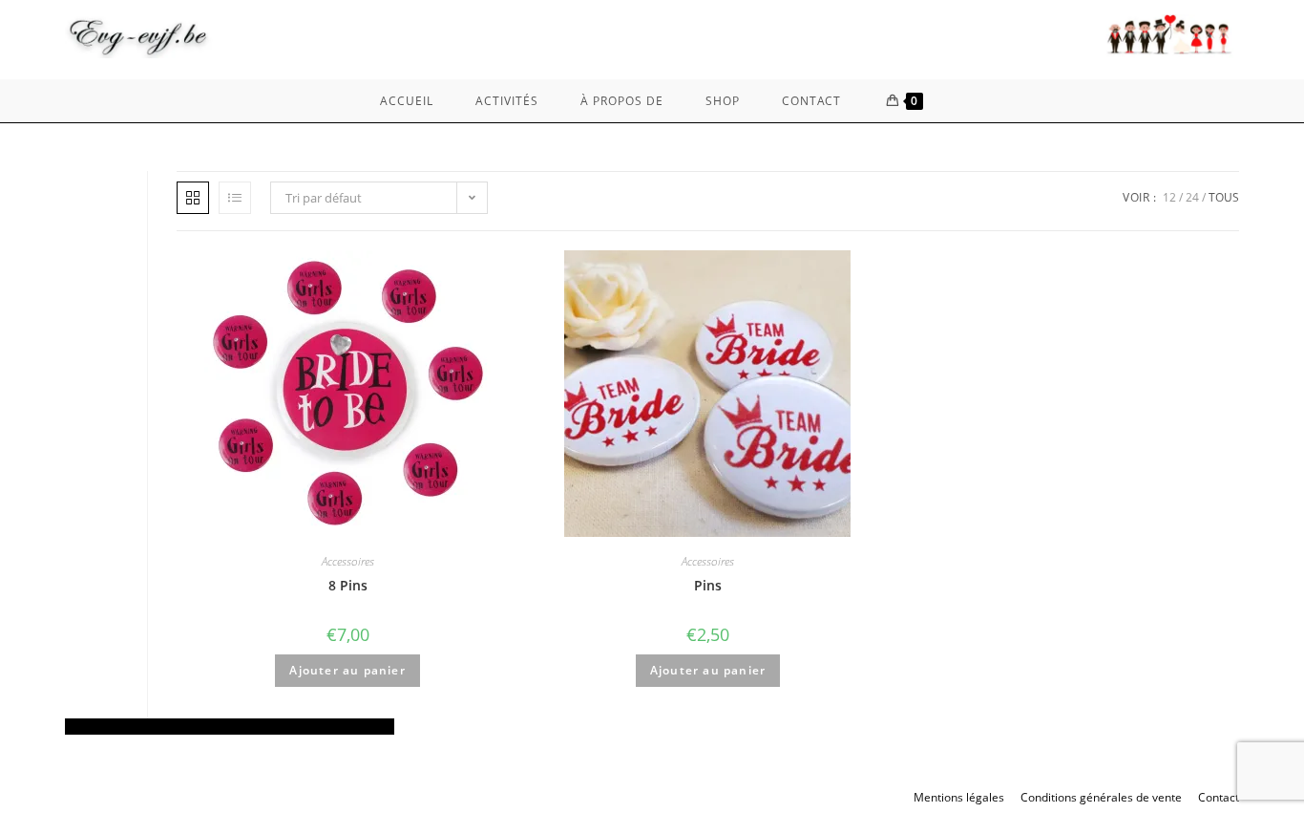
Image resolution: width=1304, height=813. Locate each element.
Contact (1218, 797)
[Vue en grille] (193, 198)
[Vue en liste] (235, 198)
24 (1192, 197)
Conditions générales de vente (1101, 797)
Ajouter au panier (347, 670)
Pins (708, 585)
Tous (1224, 197)
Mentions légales (959, 797)
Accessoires (348, 561)
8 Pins (348, 585)
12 (1169, 197)
